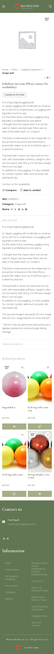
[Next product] (50, 77)
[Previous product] (44, 77)
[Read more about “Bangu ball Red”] (14, 426)
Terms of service (36, 624)
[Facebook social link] (11, 209)
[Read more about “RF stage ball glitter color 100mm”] (40, 494)
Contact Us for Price (14, 95)
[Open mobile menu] (3, 6)
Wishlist (9, 598)
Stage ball (8, 73)
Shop (15, 69)
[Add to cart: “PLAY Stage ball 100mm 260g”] (40, 426)
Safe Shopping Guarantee (39, 608)
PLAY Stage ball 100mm (12, 475)
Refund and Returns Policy (39, 598)
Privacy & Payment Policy (39, 589)
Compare (10, 592)
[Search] (50, 6)
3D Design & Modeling (11, 577)
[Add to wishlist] (22, 367)
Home (5, 69)
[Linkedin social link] (22, 209)
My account (11, 585)
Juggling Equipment (31, 69)
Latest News (12, 569)
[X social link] (15, 209)
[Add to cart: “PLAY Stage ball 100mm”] (14, 494)
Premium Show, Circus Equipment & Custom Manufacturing (39, 569)
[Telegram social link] (26, 209)
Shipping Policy (39, 616)
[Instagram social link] (7, 538)
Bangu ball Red (8, 407)
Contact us (37, 581)
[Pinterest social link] (19, 209)
